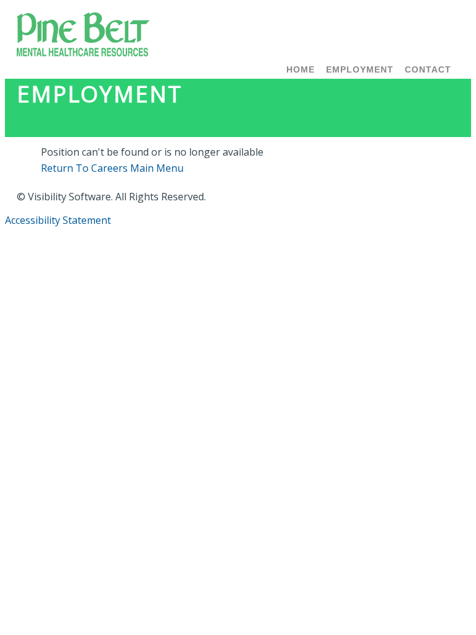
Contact (428, 69)
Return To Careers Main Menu (112, 168)
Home (300, 69)
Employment (360, 69)
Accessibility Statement (58, 220)
